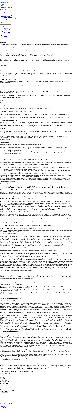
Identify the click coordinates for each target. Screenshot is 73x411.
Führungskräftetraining (7, 27)
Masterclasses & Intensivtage (6, 31)
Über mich (3, 35)
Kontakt (3, 37)
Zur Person (5, 36)
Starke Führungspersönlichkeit (8, 32)
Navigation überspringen (3, 9)
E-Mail (2, 387)
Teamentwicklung (6, 28)
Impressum (3, 406)
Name (2, 386)
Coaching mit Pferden (7, 29)
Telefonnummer (2, 388)
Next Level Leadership (7, 33)
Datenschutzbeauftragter (42, 372)
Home (3, 26)
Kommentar (2, 389)
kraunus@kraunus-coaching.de (5, 381)
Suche (3, 408)
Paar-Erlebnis (5, 34)
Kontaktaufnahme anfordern (4, 391)
